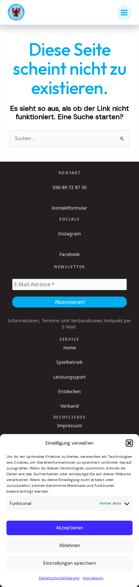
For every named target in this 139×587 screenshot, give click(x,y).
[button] (129, 443)
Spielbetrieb (69, 362)
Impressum (93, 578)
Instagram (69, 234)
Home (69, 348)
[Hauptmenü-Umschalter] (124, 12)
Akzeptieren (69, 528)
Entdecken (69, 391)
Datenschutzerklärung (59, 578)
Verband (69, 406)
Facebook (69, 254)
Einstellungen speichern (69, 563)
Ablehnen (69, 545)
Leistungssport (69, 377)
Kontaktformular (69, 208)
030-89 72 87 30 (70, 187)
